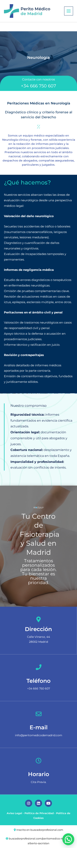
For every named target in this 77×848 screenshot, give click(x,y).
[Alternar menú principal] (68, 11)
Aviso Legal (14, 813)
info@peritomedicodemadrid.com (38, 735)
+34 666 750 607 (38, 86)
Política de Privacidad (39, 813)
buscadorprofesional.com (46, 829)
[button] (68, 839)
